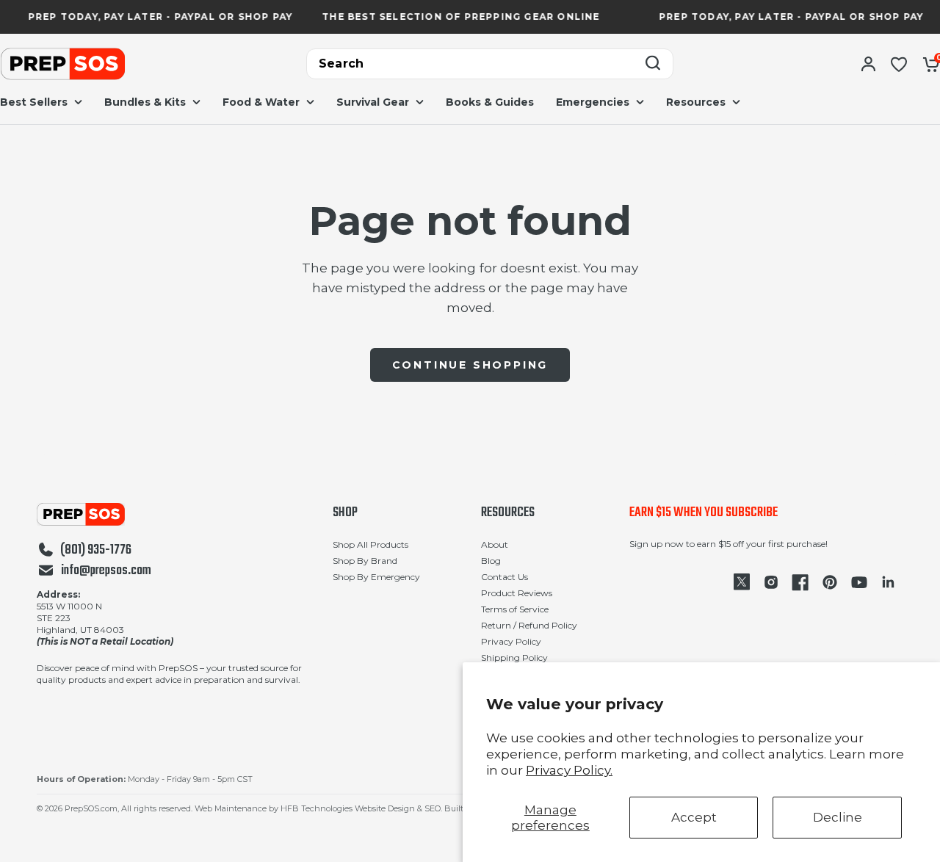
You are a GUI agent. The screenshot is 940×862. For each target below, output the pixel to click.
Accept (694, 817)
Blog (491, 560)
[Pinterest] (830, 582)
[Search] (653, 64)
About (494, 544)
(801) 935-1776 (95, 550)
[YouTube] (859, 582)
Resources (508, 513)
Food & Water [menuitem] (261, 102)
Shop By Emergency (376, 576)
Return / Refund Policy (529, 625)
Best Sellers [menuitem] (34, 102)
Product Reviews (516, 592)
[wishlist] (899, 64)
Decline (837, 817)
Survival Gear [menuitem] (372, 102)
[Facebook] (800, 582)
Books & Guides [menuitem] (490, 102)
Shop (345, 513)
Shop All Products (370, 544)
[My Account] (868, 64)
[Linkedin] (888, 582)
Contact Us (504, 576)
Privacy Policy (511, 641)
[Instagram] (771, 582)
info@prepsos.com (106, 571)
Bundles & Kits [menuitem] (145, 102)
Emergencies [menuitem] (592, 102)
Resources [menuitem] (696, 102)
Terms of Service (515, 609)
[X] (741, 582)
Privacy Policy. (569, 770)
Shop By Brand (365, 560)
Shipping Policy (514, 657)
